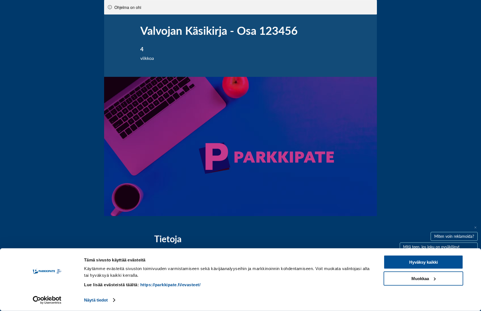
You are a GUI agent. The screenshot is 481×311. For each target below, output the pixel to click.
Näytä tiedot (96, 300)
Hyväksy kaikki (423, 262)
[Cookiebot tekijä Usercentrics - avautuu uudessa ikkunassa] (47, 300)
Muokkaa (420, 278)
